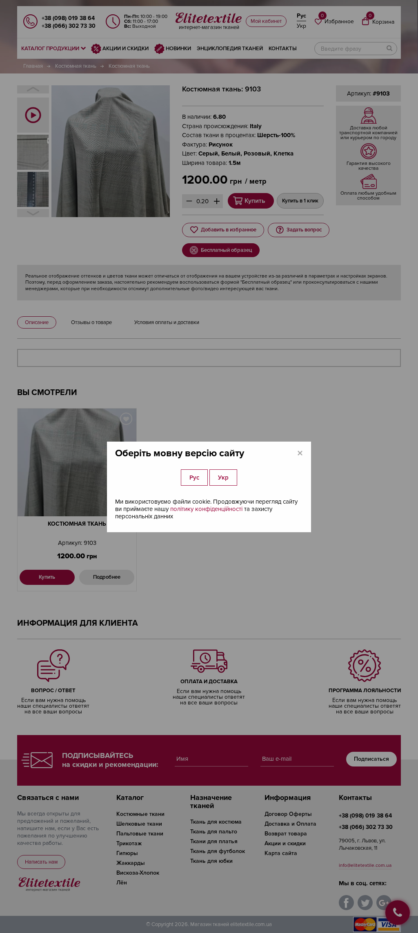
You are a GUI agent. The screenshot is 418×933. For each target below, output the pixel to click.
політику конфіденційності (206, 509)
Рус (194, 477)
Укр (223, 477)
